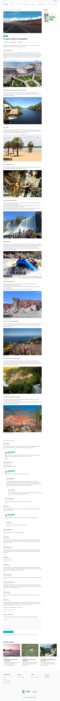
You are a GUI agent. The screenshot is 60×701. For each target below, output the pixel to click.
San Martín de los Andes (13, 364)
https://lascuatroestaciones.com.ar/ (24, 604)
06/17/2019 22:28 (8, 558)
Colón (17, 129)
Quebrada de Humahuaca (16, 400)
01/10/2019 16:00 (10, 472)
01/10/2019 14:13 (8, 463)
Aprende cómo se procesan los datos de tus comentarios (28, 634)
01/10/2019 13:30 (8, 444)
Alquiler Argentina (13, 42)
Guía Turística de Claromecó (28, 456)
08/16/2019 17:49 (8, 593)
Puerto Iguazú (31, 209)
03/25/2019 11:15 (11, 523)
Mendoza (18, 245)
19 (19, 42)
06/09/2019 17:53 (8, 548)
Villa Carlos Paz (34, 92)
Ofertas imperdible (20, 677)
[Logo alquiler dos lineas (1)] (5, 4)
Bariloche (5, 325)
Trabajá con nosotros (7, 683)
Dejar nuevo (12, 440)
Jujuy (36, 399)
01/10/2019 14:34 (8, 507)
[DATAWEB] (23, 691)
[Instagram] (56, 1)
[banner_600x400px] (50, 18)
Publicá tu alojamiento (7, 681)
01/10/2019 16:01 (10, 453)
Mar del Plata (24, 52)
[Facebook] (45, 676)
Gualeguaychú (13, 167)
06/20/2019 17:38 (11, 479)
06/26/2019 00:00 (9, 575)
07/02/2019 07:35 (10, 499)
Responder (5, 449)
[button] (4, 1)
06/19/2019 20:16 (8, 565)
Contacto (5, 679)
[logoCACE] (35, 692)
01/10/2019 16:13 (8, 530)
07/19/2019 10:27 (8, 583)
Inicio (4, 677)
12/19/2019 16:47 (8, 600)
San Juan (13, 283)
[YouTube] (48, 676)
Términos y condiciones (35, 677)
